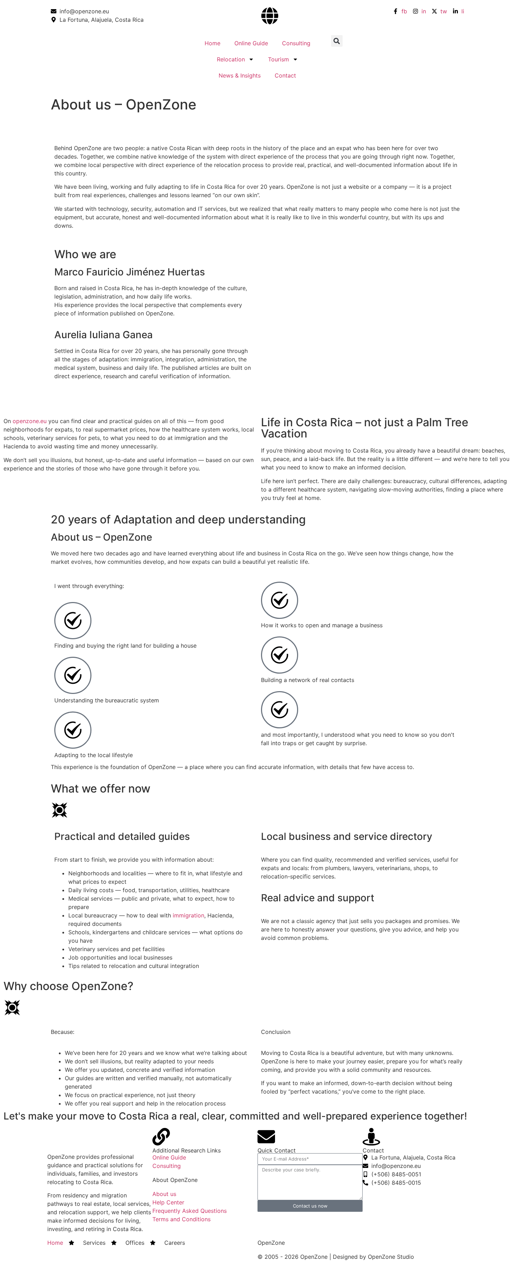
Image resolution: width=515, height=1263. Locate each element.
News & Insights (240, 75)
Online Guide (251, 43)
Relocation (231, 59)
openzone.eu (30, 421)
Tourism (278, 59)
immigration (188, 915)
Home (212, 43)
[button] (337, 41)
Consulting (296, 43)
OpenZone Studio (391, 1256)
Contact (285, 75)
